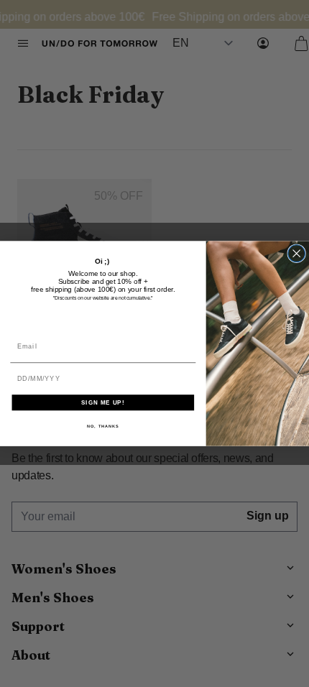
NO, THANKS (103, 426)
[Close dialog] (296, 253)
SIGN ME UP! (102, 403)
